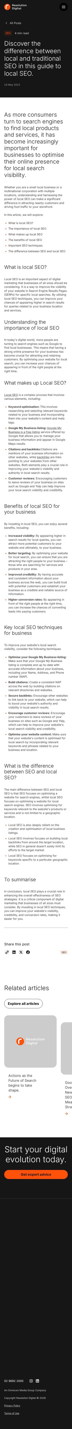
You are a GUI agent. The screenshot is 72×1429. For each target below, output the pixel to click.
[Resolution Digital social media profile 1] (31, 1381)
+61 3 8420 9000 (15, 1296)
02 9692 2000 (13, 1381)
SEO (8, 33)
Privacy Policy (12, 1405)
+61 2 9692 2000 (15, 1266)
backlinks (43, 457)
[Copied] (7, 952)
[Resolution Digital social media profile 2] (37, 1381)
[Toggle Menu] (63, 7)
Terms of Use (11, 1413)
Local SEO (11, 395)
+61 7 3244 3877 (15, 1327)
